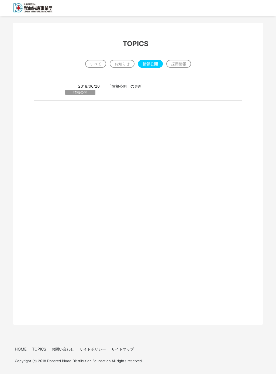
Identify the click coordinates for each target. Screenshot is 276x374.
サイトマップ (122, 349)
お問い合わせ (62, 349)
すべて (95, 63)
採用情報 (178, 63)
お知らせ (122, 63)
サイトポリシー (93, 349)
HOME (21, 349)
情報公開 (150, 63)
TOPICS (39, 349)
